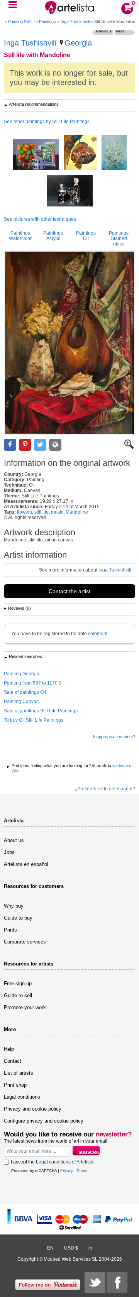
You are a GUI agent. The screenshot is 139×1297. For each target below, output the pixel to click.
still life (41, 512)
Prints (10, 930)
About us (14, 840)
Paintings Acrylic (53, 235)
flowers (24, 512)
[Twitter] (95, 1282)
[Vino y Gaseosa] (70, 191)
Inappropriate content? (114, 736)
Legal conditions (22, 1097)
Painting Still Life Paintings (32, 21)
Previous (104, 31)
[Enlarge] (129, 447)
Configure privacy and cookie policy (43, 1121)
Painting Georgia (21, 673)
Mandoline (77, 512)
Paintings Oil (86, 235)
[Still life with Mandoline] (69, 343)
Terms (81, 1170)
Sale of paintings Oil (25, 692)
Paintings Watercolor (20, 235)
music (57, 512)
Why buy (14, 906)
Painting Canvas (21, 701)
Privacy (66, 1170)
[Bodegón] (114, 153)
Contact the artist (69, 591)
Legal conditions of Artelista (64, 1162)
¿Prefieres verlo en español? (105, 788)
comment (97, 633)
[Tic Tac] (36, 155)
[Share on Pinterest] (25, 445)
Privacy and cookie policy (32, 1109)
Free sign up (18, 983)
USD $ (71, 1248)
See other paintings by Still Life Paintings (47, 121)
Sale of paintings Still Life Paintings (41, 711)
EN (50, 1248)
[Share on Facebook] (10, 445)
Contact (12, 1061)
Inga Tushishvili (75, 21)
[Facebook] (117, 1282)
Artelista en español (26, 864)
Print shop (15, 1085)
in (90, 1248)
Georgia (78, 43)
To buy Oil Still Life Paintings (33, 720)
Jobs (9, 852)
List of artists (18, 1073)
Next (120, 31)
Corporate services (25, 942)
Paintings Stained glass (119, 238)
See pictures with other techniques (40, 219)
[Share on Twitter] (40, 445)
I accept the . (53, 1162)
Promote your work (25, 1007)
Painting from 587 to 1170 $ (32, 683)
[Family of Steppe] (80, 153)
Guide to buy (18, 918)
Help (9, 1049)
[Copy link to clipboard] (55, 445)
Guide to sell (18, 995)
